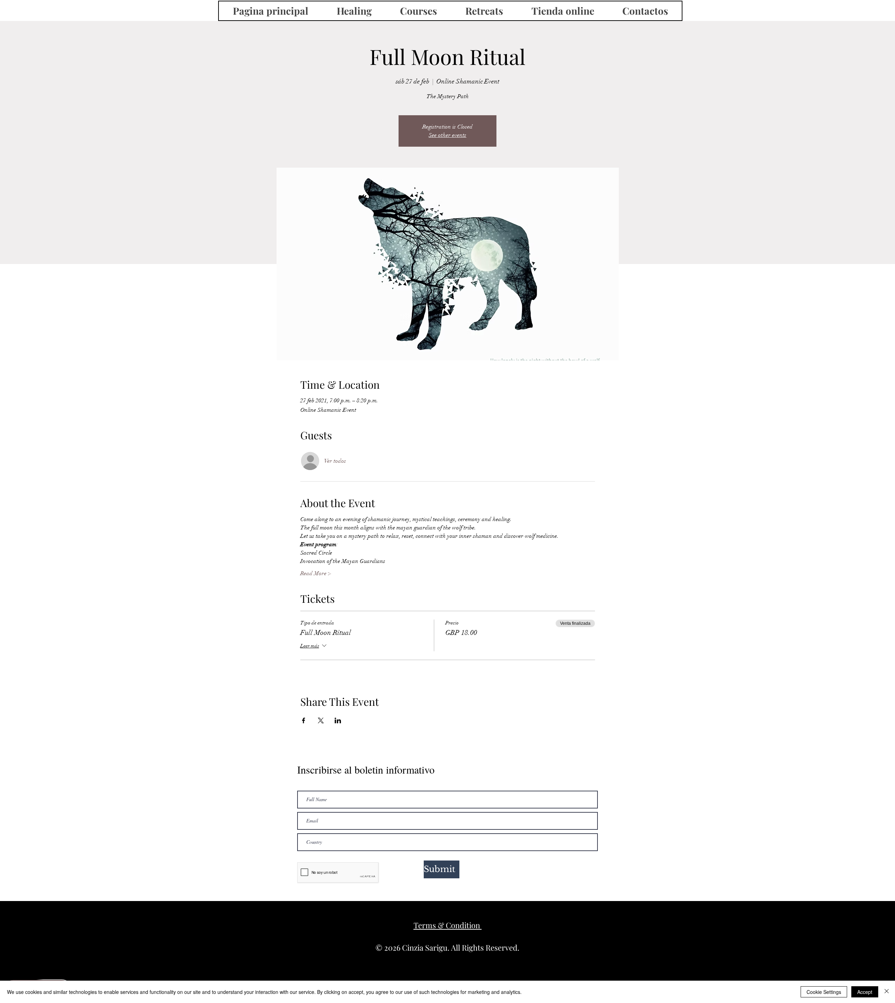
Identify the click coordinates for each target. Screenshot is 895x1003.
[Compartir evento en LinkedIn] (338, 720)
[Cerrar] (886, 991)
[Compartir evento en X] (320, 720)
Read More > (315, 573)
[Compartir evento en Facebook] (303, 720)
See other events (447, 135)
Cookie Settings (824, 991)
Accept (864, 991)
